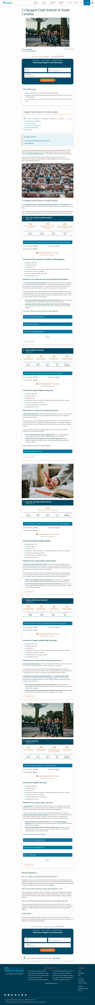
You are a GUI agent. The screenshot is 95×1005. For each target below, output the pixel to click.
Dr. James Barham (27, 49)
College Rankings (36, 2)
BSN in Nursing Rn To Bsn (32, 451)
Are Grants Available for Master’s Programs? (38, 979)
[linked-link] (8, 995)
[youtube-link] (15, 995)
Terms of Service (40, 1002)
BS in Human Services (31, 324)
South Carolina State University (31, 127)
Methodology (81, 973)
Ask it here (56, 958)
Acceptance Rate (37, 118)
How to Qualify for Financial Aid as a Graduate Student (40, 973)
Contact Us (80, 978)
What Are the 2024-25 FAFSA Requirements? (38, 975)
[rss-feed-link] (25, 995)
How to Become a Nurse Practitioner (61, 979)
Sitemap (80, 990)
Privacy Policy (81, 980)
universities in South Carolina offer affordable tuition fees (41, 204)
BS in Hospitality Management (33, 317)
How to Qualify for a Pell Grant (35, 977)
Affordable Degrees (61, 2)
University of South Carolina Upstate (32, 125)
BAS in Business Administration (34, 840)
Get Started (87, 2)
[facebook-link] (5, 995)
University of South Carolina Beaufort (32, 121)
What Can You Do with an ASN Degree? (62, 973)
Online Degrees (44, 2)
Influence (30, 118)
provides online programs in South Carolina (35, 814)
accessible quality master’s (61, 676)
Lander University (28, 129)
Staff (79, 975)
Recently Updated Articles (51, 983)
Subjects (76, 2)
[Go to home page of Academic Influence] (8, 2)
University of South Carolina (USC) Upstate (35, 564)
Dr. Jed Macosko (32, 51)
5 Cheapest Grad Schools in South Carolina (37, 140)
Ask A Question (29, 143)
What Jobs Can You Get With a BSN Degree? (63, 977)
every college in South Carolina (34, 153)
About (81, 2)
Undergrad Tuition (53, 118)
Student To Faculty (45, 118)
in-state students (63, 204)
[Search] (92, 2)
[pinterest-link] (22, 995)
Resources (70, 2)
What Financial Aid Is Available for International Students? (66, 975)
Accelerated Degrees (53, 2)
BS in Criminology (29, 855)
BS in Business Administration (33, 847)
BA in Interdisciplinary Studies (33, 331)
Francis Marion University (30, 123)
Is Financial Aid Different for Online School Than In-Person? (66, 971)
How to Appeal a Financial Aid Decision (37, 971)
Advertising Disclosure (83, 988)
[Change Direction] (70, 118)
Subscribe (80, 986)
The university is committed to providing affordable (37, 676)
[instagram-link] (18, 995)
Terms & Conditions (82, 983)
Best (25, 118)
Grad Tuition (61, 118)
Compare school (29, 341)
